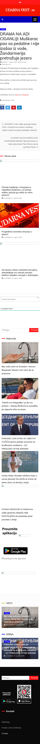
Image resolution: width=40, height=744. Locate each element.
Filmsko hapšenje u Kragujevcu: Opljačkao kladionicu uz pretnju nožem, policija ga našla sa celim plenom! (17, 191)
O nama (5, 733)
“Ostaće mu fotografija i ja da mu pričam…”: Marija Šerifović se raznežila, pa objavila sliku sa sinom (20, 406)
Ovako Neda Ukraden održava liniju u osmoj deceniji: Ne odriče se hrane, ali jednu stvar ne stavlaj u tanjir (19, 479)
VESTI (9, 603)
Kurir (17, 95)
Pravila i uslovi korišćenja (11, 728)
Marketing (6, 722)
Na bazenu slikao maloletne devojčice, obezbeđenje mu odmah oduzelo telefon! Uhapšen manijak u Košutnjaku (20, 272)
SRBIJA (3, 29)
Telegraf (25, 95)
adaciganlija (6, 100)
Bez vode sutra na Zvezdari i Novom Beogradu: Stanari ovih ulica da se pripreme (19, 370)
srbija (12, 100)
